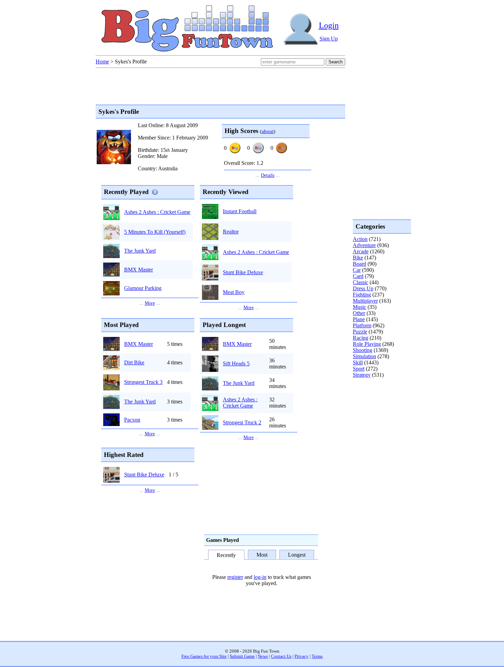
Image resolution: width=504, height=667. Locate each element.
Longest (296, 555)
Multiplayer (365, 301)
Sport (358, 369)
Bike (358, 257)
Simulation (364, 356)
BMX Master (138, 269)
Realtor (231, 231)
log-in (260, 577)
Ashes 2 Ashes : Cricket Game (157, 212)
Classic (360, 282)
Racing (360, 338)
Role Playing (367, 344)
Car (357, 270)
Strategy (362, 375)
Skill (358, 362)
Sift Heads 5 (236, 363)
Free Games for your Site (204, 656)
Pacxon (132, 420)
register (235, 577)
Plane (359, 319)
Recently (226, 555)
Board (359, 264)
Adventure (364, 245)
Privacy (302, 656)
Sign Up (329, 38)
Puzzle (360, 332)
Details (267, 175)
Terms (317, 656)
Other (359, 313)
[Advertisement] (380, 405)
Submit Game (242, 656)
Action (360, 239)
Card (358, 276)
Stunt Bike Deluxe (243, 272)
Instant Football (239, 211)
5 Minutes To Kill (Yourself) (154, 232)
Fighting (362, 295)
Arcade (361, 251)
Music (359, 307)
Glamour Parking (142, 288)
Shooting (362, 350)
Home (102, 61)
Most (261, 555)
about (268, 131)
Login (329, 25)
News (263, 656)
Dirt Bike (134, 362)
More (150, 303)
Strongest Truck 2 (242, 422)
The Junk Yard (140, 251)
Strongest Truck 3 (143, 382)
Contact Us (281, 656)
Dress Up (363, 288)
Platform (362, 325)
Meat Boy (233, 292)
